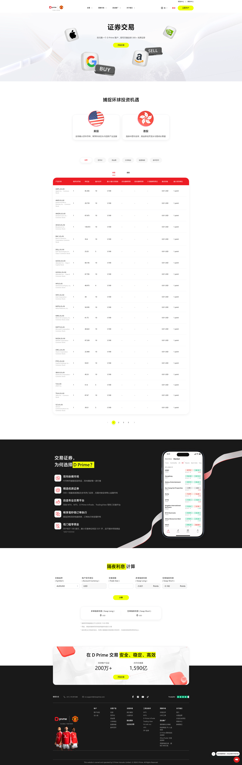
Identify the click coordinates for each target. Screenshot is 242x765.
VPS (144, 727)
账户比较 (97, 712)
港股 (128, 173)
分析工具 (163, 715)
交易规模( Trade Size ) (114, 579)
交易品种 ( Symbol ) (59, 579)
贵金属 (112, 718)
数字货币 (113, 727)
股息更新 (130, 720)
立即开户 (185, 8)
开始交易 (121, 45)
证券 (111, 712)
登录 (173, 8)
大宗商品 (113, 721)
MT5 (145, 712)
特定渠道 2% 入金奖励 (166, 728)
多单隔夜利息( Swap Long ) (141, 579)
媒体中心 (191, 1)
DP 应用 (146, 730)
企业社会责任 (180, 718)
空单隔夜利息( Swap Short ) (168, 579)
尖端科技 (130, 715)
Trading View (148, 721)
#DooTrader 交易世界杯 (166, 739)
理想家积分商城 (165, 724)
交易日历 (163, 712)
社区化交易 (130, 724)
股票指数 (113, 724)
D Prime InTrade (149, 718)
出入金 (96, 715)
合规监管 (179, 715)
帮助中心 (181, 1)
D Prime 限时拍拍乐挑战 (166, 734)
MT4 (145, 715)
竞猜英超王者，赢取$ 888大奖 (166, 744)
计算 (121, 597)
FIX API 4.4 (147, 724)
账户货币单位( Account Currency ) (90, 579)
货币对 (112, 715)
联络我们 (179, 724)
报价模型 (130, 712)
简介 (177, 712)
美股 (113, 173)
